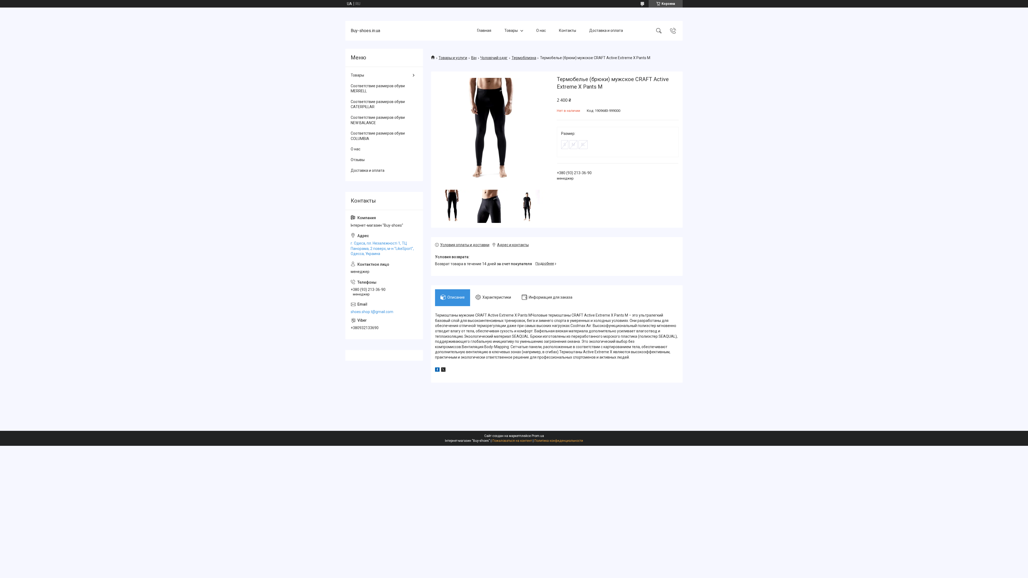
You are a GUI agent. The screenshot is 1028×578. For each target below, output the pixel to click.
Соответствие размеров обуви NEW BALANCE (378, 120)
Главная (484, 30)
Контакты (567, 30)
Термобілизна (524, 58)
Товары (511, 30)
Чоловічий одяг (494, 58)
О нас (541, 30)
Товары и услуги (453, 58)
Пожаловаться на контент (512, 441)
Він (474, 58)
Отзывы (358, 160)
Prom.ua (538, 436)
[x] (443, 370)
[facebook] (437, 370)
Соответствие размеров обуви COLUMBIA (378, 136)
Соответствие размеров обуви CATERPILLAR (378, 104)
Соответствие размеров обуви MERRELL (378, 88)
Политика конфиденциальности (558, 441)
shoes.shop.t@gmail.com (372, 312)
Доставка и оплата (606, 30)
